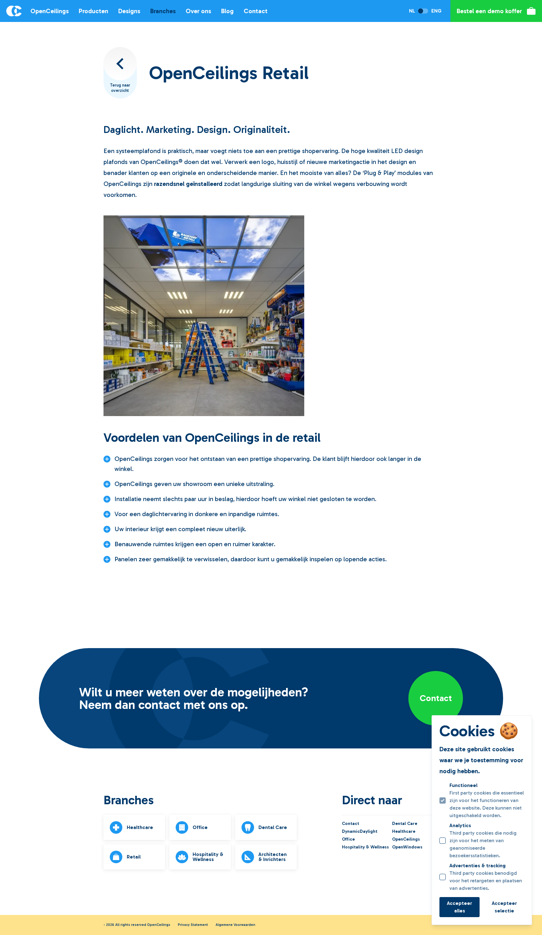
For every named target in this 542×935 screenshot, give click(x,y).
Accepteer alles (459, 907)
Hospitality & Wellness (365, 847)
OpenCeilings (49, 11)
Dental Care (404, 823)
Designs (129, 11)
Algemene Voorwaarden (235, 925)
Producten (93, 11)
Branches (163, 11)
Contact (256, 11)
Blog (227, 11)
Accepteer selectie (504, 907)
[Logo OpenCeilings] (11, 11)
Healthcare (403, 831)
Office (348, 839)
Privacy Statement (193, 925)
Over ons (198, 11)
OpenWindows (407, 847)
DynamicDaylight (359, 831)
